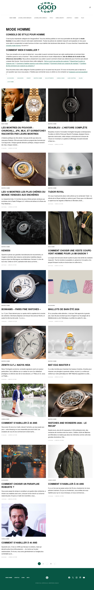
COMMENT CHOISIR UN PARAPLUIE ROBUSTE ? (20, 485)
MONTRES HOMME (38, 78)
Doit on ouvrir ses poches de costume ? (57, 61)
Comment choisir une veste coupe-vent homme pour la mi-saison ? (70, 252)
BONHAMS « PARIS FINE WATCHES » (21, 309)
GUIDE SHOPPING (72, 78)
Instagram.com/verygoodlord (78, 72)
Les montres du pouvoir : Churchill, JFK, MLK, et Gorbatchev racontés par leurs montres (23, 130)
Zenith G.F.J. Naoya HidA (15, 364)
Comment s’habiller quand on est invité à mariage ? (33, 63)
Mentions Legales (54, 583)
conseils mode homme (13, 45)
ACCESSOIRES (10, 78)
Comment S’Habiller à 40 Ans (19, 542)
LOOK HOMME (10, 81)
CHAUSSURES (20, 78)
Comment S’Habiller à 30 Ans (19, 422)
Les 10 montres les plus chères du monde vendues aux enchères (23, 193)
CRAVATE (29, 78)
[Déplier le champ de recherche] (90, 7)
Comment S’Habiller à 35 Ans (66, 483)
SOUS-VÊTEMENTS (49, 78)
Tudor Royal (56, 191)
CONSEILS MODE (61, 78)
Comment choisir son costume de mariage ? (65, 63)
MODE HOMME (4, 123)
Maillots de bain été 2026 (63, 309)
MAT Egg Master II (59, 364)
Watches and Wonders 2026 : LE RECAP (67, 424)
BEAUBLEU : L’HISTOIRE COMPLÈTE (67, 127)
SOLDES (81, 78)
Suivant (54, 563)
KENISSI (5, 250)
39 (50, 563)
